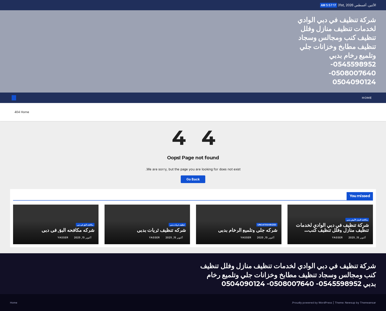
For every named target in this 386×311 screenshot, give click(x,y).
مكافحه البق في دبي (85, 224)
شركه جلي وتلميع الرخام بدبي (247, 230)
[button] (20, 98)
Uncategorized (267, 224)
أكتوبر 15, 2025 (357, 237)
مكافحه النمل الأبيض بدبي (357, 219)
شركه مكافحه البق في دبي (68, 230)
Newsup (350, 302)
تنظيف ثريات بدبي (177, 224)
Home (367, 98)
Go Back (193, 179)
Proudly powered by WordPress (312, 302)
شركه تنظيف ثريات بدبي (161, 230)
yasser (337, 237)
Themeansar (368, 302)
